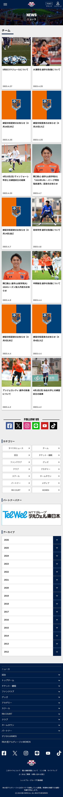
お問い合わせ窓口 (38, 774)
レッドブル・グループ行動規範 (31, 780)
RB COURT (15, 490)
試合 (16, 455)
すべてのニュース (15, 448)
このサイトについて (13, 770)
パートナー (16, 483)
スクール (16, 476)
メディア (45, 483)
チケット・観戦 (45, 455)
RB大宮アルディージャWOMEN (16, 741)
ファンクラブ (16, 462)
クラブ (16, 469)
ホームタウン (45, 476)
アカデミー (45, 469)
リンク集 (43, 770)
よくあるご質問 (24, 774)
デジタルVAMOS (9, 736)
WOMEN (45, 490)
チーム (45, 448)
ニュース (6, 669)
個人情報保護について (30, 770)
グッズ (45, 462)
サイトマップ (52, 770)
